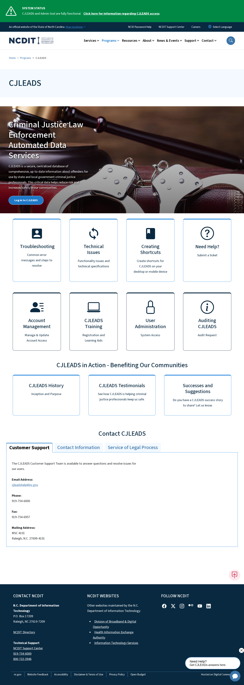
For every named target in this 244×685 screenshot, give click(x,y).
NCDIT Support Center (171, 27)
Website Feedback (37, 674)
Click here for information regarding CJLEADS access (121, 13)
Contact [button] (208, 40)
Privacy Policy (117, 674)
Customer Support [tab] (29, 447)
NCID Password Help (139, 27)
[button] (230, 40)
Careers (195, 27)
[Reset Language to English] (209, 27)
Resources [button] (129, 40)
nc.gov (17, 674)
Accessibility (61, 674)
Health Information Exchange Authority (113, 635)
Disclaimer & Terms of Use (88, 674)
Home (12, 58)
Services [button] (90, 40)
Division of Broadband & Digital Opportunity (114, 624)
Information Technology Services (116, 643)
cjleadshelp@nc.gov (25, 485)
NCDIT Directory (24, 632)
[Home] (31, 36)
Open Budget (138, 674)
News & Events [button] (168, 40)
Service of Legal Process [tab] (133, 447)
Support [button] (190, 40)
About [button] (147, 40)
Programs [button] (109, 40)
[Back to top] (234, 575)
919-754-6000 (22, 653)
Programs (25, 58)
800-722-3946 (22, 659)
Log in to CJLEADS (26, 200)
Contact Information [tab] (78, 447)
